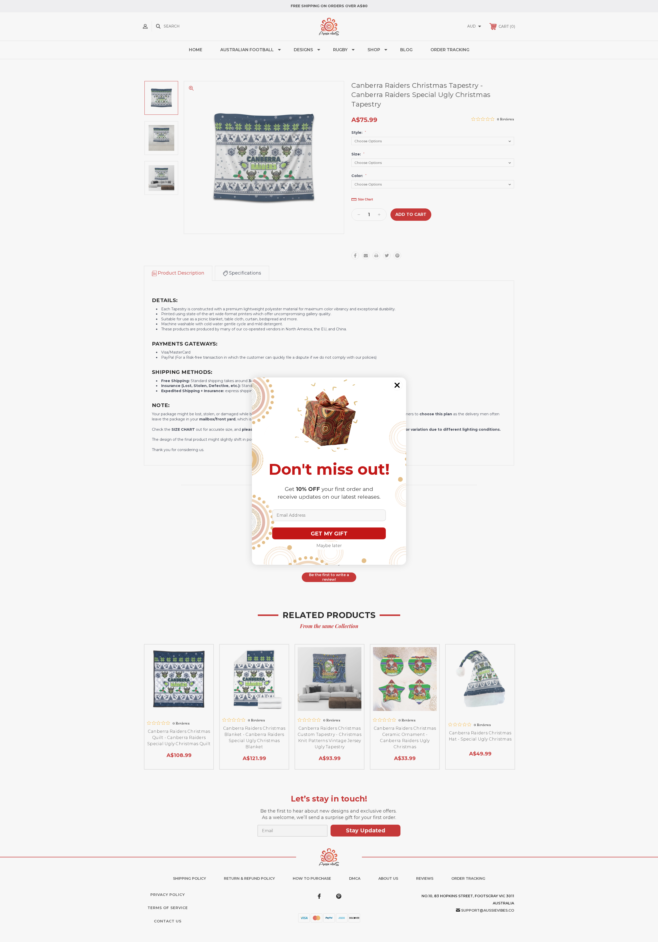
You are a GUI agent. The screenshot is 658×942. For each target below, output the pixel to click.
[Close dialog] (397, 385)
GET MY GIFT (329, 533)
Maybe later (329, 545)
